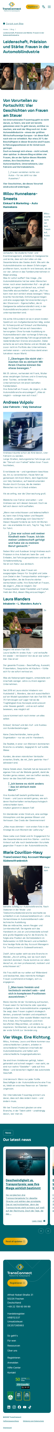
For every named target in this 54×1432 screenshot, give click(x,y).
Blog (12, 29)
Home (5, 29)
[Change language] (43, 6)
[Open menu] (49, 6)
